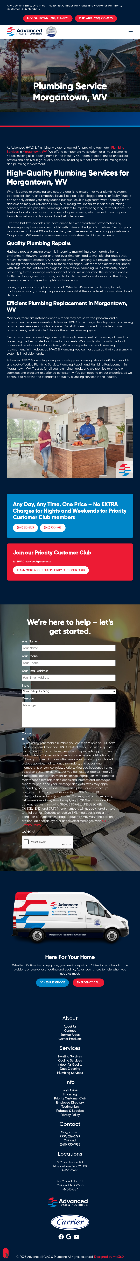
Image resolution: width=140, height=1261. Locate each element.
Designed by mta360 (109, 1256)
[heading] (61, 1237)
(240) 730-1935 (96, 18)
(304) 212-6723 (47, 18)
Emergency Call (88, 982)
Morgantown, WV (35, 151)
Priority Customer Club (70, 1098)
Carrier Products (70, 1039)
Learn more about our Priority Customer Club (51, 570)
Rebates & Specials (70, 1110)
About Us (70, 1026)
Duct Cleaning (70, 1068)
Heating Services (70, 1056)
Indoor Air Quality (70, 1064)
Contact (70, 1030)
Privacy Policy (70, 1115)
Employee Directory (70, 1102)
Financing (70, 1094)
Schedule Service (52, 982)
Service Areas (70, 1034)
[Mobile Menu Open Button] (130, 31)
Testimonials (70, 1106)
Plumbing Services (70, 1072)
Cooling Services (70, 1060)
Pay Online (70, 1090)
